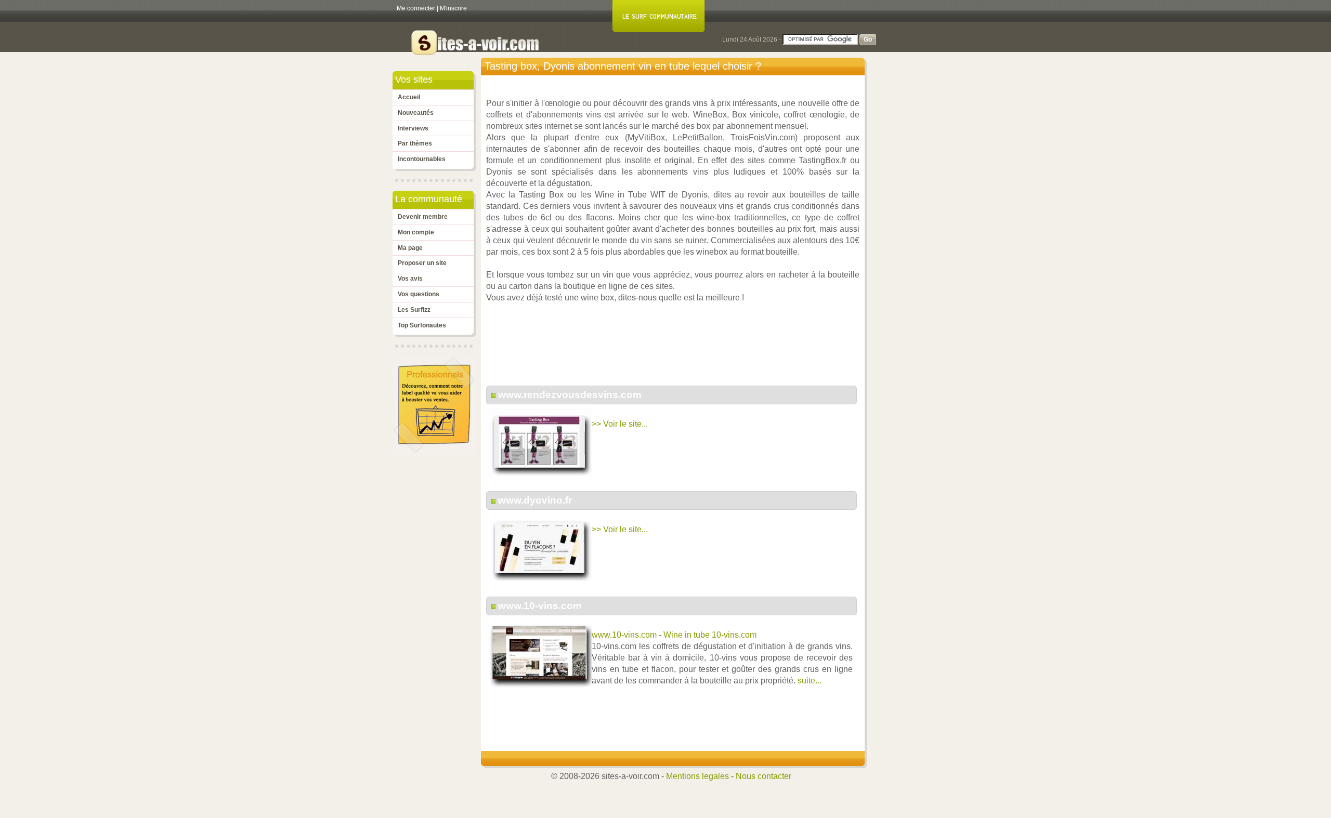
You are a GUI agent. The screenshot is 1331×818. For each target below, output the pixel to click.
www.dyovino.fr (535, 500)
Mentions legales (697, 776)
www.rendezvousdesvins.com (570, 394)
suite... (809, 680)
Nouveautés (416, 112)
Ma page (410, 248)
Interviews (413, 128)
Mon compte (416, 232)
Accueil (409, 97)
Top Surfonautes (422, 325)
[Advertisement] (675, 349)
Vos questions (418, 294)
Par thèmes (415, 143)
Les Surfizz (414, 309)
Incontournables (422, 159)
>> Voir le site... (620, 423)
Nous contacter (763, 776)
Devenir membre (423, 216)
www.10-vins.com (540, 605)
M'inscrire (453, 8)
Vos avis (410, 278)
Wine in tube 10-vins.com (709, 634)
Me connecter (416, 8)
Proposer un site (422, 263)
